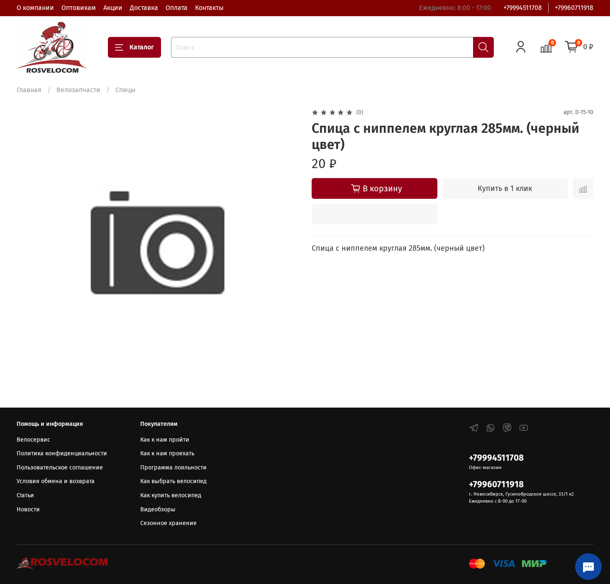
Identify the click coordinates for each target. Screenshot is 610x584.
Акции (112, 8)
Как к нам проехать (167, 453)
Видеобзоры (158, 509)
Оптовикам (78, 8)
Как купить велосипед (170, 495)
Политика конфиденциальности (62, 453)
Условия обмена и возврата (56, 481)
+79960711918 (574, 8)
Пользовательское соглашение (60, 467)
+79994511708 (522, 8)
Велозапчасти (78, 90)
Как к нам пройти (164, 439)
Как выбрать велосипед (173, 481)
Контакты (209, 8)
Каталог (141, 47)
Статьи (25, 495)
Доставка (144, 8)
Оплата (177, 8)
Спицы (125, 90)
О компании (35, 8)
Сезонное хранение (168, 523)
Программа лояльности (173, 467)
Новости (28, 509)
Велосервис (33, 439)
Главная (29, 90)
